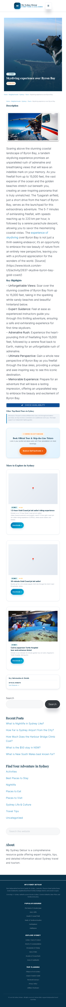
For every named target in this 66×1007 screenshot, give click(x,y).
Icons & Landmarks (33, 960)
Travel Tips (12, 811)
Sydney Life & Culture (18, 804)
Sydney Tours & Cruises (33, 940)
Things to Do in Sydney (33, 971)
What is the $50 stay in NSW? (23, 747)
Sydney (21, 94)
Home (6, 94)
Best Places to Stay (17, 778)
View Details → (17, 525)
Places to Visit (14, 797)
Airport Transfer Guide (33, 976)
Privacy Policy (33, 984)
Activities (11, 771)
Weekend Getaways (33, 980)
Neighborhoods (13, 94)
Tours (27, 94)
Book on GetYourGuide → (33, 451)
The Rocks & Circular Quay (33, 908)
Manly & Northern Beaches (33, 920)
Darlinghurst (33, 924)
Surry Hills (33, 912)
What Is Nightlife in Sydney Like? (25, 723)
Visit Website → (14, 685)
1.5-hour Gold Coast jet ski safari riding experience (32, 510)
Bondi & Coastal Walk (33, 916)
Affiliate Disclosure (33, 988)
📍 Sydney (10, 74)
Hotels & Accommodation (33, 944)
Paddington (33, 928)
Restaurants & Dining (33, 948)
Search (10, 698)
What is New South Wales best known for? (30, 754)
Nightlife (11, 784)
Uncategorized (14, 817)
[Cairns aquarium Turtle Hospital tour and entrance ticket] (33, 626)
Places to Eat (13, 791)
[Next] (53, 127)
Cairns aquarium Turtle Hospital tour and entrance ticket (24, 649)
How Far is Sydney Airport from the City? (30, 730)
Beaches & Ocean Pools (33, 956)
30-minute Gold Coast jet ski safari (26, 581)
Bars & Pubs (33, 952)
